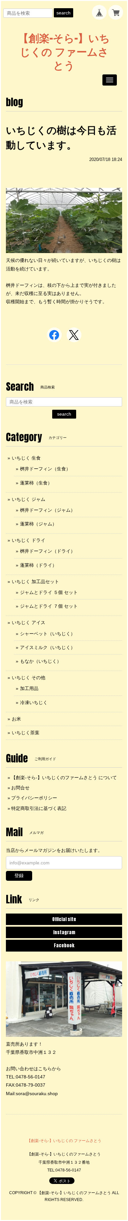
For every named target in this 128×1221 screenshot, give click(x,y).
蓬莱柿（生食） (36, 482)
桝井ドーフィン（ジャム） (47, 510)
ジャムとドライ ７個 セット (49, 606)
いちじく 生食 (26, 458)
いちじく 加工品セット (35, 581)
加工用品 (29, 688)
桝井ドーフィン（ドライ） (47, 551)
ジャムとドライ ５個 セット (49, 592)
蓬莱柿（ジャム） (38, 523)
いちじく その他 (28, 677)
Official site (64, 919)
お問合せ (20, 787)
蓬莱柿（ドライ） (38, 565)
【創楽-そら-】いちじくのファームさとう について (64, 777)
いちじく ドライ (28, 540)
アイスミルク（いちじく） (47, 647)
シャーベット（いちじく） (47, 633)
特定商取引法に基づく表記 (38, 808)
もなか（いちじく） (40, 661)
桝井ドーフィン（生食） (45, 468)
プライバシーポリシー (34, 797)
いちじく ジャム (28, 499)
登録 (19, 875)
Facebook (64, 945)
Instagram (64, 932)
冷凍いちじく (34, 702)
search (63, 12)
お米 (16, 718)
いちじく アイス (28, 622)
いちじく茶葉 (25, 732)
